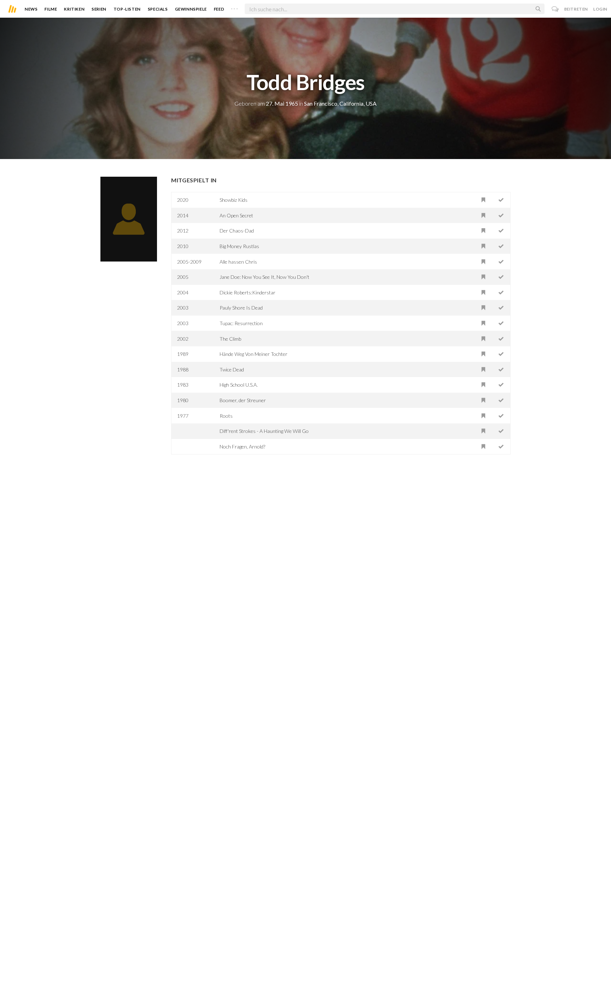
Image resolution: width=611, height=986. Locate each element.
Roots (226, 416)
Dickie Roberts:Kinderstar (247, 292)
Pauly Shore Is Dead (241, 308)
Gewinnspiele (191, 9)
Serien (99, 9)
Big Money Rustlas (239, 246)
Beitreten (576, 9)
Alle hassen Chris (238, 262)
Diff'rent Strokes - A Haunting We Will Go (264, 431)
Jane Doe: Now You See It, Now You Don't (264, 277)
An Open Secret (236, 215)
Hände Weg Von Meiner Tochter (253, 354)
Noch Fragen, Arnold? (242, 447)
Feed (219, 9)
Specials (158, 9)
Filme (51, 9)
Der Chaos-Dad (237, 231)
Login (600, 9)
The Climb (230, 339)
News (31, 9)
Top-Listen (127, 9)
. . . (234, 7)
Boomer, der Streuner (243, 400)
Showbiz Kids (234, 200)
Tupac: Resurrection (241, 323)
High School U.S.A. (239, 385)
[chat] (555, 9)
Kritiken (74, 9)
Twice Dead (232, 369)
